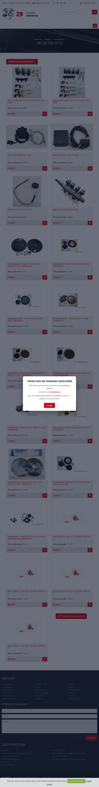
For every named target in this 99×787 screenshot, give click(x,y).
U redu (49, 405)
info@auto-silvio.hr (61, 395)
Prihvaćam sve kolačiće (76, 781)
